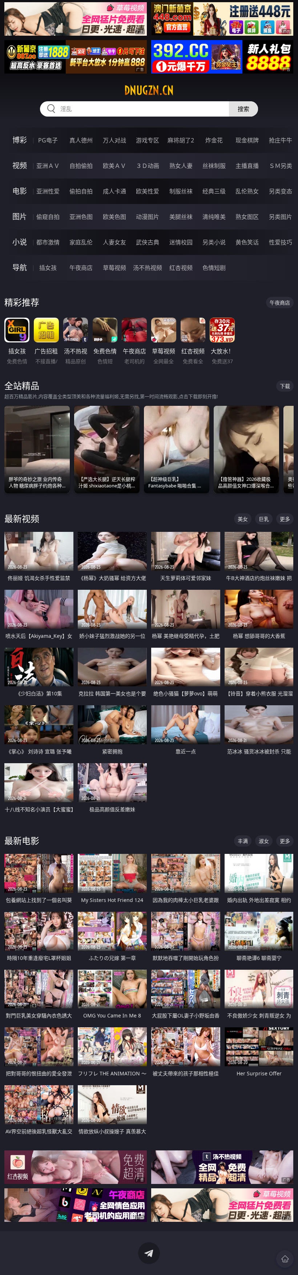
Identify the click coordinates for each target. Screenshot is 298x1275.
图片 (19, 216)
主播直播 (247, 166)
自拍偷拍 (81, 166)
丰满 (243, 840)
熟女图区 (247, 217)
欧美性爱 (147, 191)
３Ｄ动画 (147, 166)
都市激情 (48, 242)
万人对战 (114, 140)
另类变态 (280, 191)
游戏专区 (147, 140)
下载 (285, 385)
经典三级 (214, 191)
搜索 (243, 109)
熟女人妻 (181, 166)
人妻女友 (114, 242)
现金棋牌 (247, 140)
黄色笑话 (247, 242)
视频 (19, 165)
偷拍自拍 (81, 191)
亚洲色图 (81, 217)
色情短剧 (214, 268)
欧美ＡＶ (114, 166)
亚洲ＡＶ (48, 166)
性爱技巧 (280, 242)
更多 (285, 518)
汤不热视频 (147, 268)
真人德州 (81, 140)
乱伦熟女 (247, 191)
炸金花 (214, 140)
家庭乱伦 (81, 242)
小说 (19, 242)
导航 (19, 267)
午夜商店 (81, 268)
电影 (19, 191)
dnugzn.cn (149, 90)
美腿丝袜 (181, 217)
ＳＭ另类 (280, 166)
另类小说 (214, 242)
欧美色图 (114, 217)
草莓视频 (114, 268)
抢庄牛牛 (280, 140)
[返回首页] (285, 1259)
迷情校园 (181, 242)
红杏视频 (181, 268)
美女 (243, 518)
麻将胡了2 (181, 140)
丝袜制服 (214, 166)
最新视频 (21, 519)
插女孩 (48, 268)
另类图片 (280, 217)
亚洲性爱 (48, 191)
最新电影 (21, 841)
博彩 (19, 140)
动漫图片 (147, 217)
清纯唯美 (214, 217)
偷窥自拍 (48, 217)
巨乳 (264, 518)
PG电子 (48, 140)
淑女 (264, 840)
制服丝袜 (181, 191)
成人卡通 (114, 191)
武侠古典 (147, 242)
